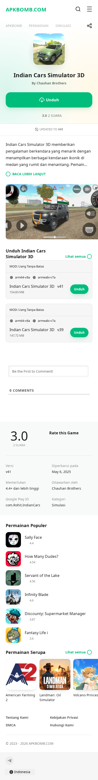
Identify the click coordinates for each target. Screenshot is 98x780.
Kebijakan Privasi (64, 717)
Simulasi (58, 505)
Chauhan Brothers (66, 488)
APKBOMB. (26, 9)
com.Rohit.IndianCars (23, 505)
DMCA (11, 725)
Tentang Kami (17, 717)
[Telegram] (9, 761)
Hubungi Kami (62, 725)
